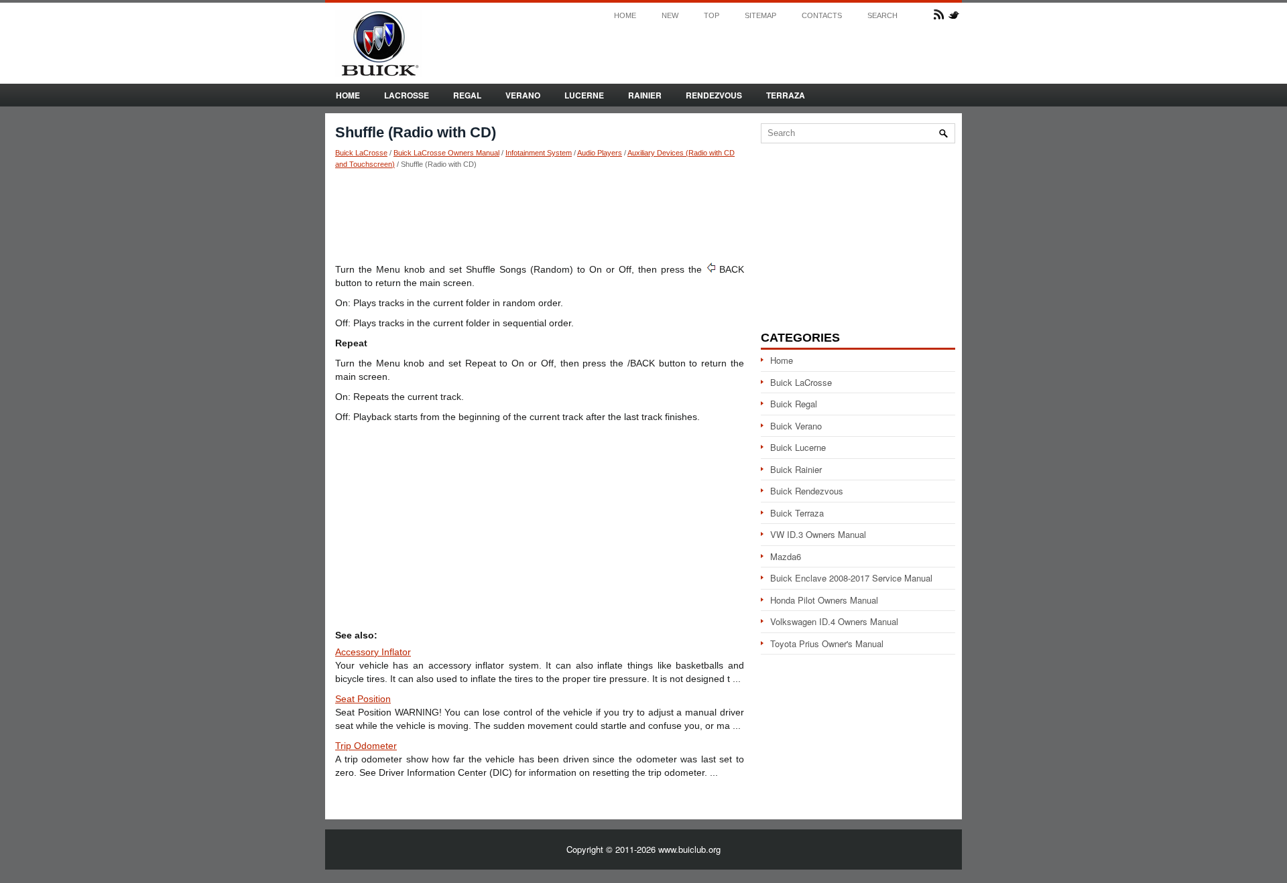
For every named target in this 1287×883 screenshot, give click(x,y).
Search (882, 15)
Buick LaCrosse (361, 153)
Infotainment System (538, 153)
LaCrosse (406, 95)
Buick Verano (796, 425)
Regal (467, 95)
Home (625, 15)
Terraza (785, 95)
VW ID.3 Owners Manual (818, 534)
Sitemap (760, 15)
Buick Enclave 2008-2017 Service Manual (851, 577)
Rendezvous (714, 95)
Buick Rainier (796, 469)
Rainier (645, 95)
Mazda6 (785, 556)
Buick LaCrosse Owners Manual (446, 153)
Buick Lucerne (798, 447)
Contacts (822, 15)
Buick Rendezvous (806, 490)
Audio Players (599, 153)
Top (711, 15)
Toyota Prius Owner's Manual (826, 643)
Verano (522, 95)
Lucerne (584, 95)
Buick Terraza (797, 512)
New (670, 15)
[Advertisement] (539, 215)
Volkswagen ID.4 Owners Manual (834, 621)
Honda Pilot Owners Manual (824, 600)
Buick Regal (793, 403)
